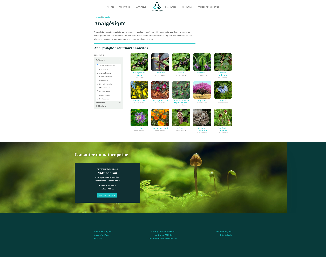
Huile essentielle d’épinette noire (181, 101)
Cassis (181, 73)
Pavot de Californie (160, 128)
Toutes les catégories (107, 66)
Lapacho (202, 100)
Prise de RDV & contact (208, 7)
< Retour (97, 17)
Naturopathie (123, 7)
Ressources (170, 7)
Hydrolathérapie (105, 84)
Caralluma (160, 73)
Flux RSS (98, 238)
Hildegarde (103, 80)
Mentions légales (224, 231)
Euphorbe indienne (223, 74)
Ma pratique (140, 7)
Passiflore (139, 128)
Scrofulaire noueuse (223, 129)
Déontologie (226, 235)
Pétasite (181, 128)
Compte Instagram (103, 231)
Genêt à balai (139, 100)
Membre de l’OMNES (163, 235)
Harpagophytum (160, 100)
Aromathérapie (105, 73)
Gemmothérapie (105, 77)
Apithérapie (103, 69)
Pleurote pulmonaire (202, 129)
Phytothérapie (104, 99)
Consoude (202, 73)
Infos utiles (187, 7)
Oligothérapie (104, 95)
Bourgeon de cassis (139, 74)
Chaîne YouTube (101, 235)
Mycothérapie (104, 88)
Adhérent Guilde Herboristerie (163, 238)
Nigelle (223, 100)
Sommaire (106, 17)
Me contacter (107, 195)
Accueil (110, 7)
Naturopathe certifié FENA (163, 231)
